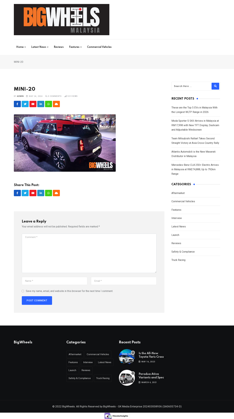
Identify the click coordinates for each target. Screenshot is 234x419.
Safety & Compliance (183, 251)
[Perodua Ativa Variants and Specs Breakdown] (127, 378)
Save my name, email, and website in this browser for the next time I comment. (69, 291)
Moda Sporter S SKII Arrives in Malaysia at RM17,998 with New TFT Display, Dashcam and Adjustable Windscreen (195, 125)
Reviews (59, 47)
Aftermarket (178, 193)
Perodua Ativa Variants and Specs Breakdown (152, 378)
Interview (176, 218)
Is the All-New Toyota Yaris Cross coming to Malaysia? (153, 357)
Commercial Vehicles (99, 47)
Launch (175, 234)
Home (20, 47)
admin (20, 96)
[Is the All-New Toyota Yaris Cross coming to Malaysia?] (127, 357)
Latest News (38, 47)
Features (74, 47)
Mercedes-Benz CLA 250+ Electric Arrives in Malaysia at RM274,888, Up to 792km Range (195, 169)
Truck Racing (178, 259)
